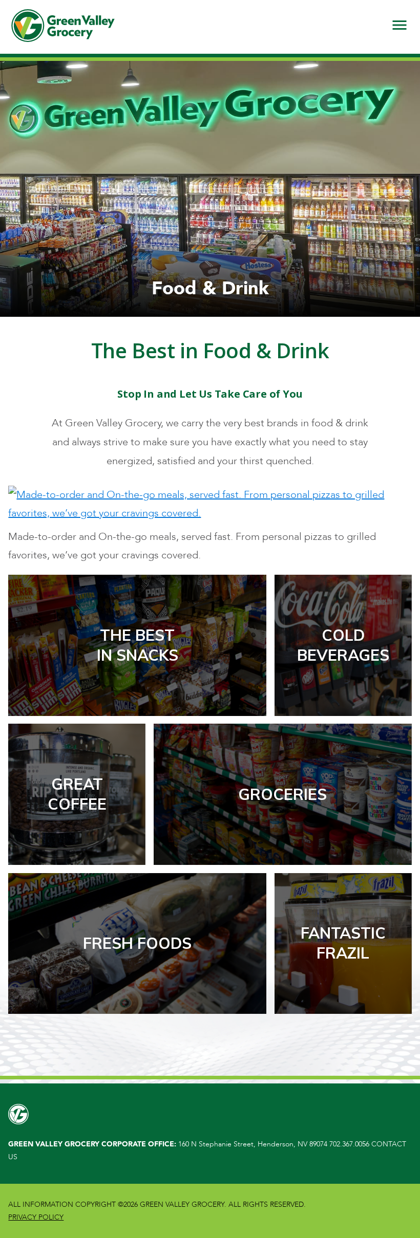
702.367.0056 (349, 1144)
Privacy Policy (36, 1217)
